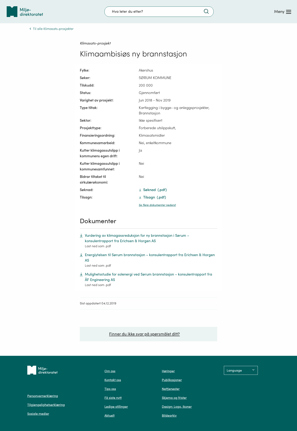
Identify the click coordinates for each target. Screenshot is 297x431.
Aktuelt (109, 415)
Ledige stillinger (116, 407)
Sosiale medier (38, 414)
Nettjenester (171, 389)
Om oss (109, 371)
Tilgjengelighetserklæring (46, 405)
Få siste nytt (113, 398)
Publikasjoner (172, 380)
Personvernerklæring (42, 396)
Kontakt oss (112, 380)
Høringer (168, 371)
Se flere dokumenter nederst (157, 205)
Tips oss (110, 389)
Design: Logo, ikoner (177, 407)
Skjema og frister (174, 398)
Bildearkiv (169, 415)
